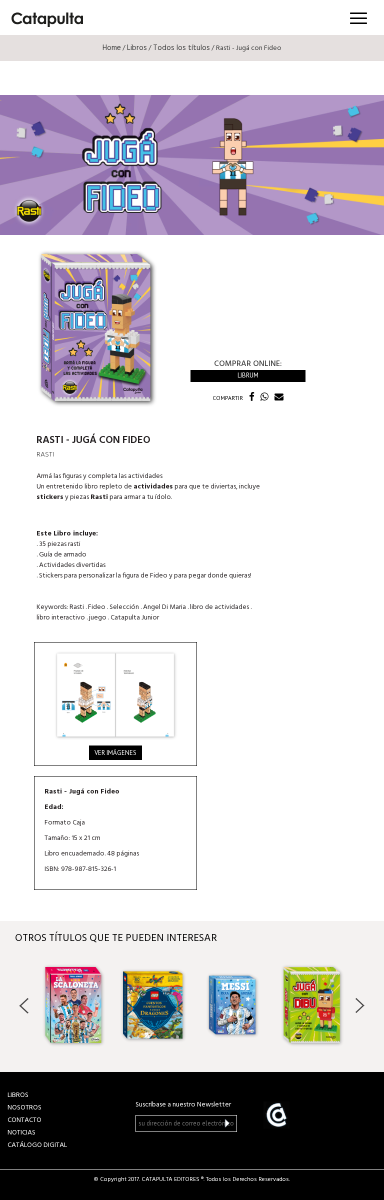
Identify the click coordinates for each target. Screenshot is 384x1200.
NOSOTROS (25, 1108)
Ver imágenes (115, 752)
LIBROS (18, 1095)
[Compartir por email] (277, 398)
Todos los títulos (181, 48)
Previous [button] (24, 1006)
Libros (137, 48)
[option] (73, 1005)
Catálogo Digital (37, 1145)
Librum (248, 375)
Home (111, 48)
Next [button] (360, 1006)
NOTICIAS (22, 1132)
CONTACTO (25, 1120)
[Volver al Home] (44, 17)
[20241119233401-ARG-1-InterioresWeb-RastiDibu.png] (115, 695)
